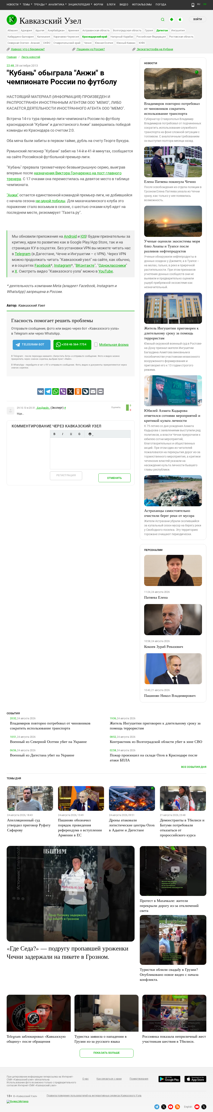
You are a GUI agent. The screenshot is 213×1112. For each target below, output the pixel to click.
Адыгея (40, 30)
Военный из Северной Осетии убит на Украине (48, 741)
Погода (161, 4)
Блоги (111, 4)
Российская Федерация (151, 36)
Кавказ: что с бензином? (28, 49)
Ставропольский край (66, 42)
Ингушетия (178, 30)
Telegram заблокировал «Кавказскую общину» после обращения (36, 1039)
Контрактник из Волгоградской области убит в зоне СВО (156, 741)
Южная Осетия (104, 42)
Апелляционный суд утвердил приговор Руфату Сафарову (29, 824)
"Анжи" (13, 195)
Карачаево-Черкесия (66, 36)
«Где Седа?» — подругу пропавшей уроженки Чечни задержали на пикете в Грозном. (67, 952)
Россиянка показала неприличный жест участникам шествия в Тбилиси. (174, 1039)
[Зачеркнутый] (79, 434)
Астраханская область (96, 30)
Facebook (43, 265)
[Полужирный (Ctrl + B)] (54, 434)
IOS (83, 236)
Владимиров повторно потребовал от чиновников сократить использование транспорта (172, 108)
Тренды (39, 4)
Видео (124, 4)
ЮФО (142, 42)
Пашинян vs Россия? (90, 49)
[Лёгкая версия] (192, 5)
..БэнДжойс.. (43, 407)
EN (204, 4)
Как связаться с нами (109, 1078)
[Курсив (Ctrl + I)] (62, 434)
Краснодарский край (94, 36)
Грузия (149, 30)
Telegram (23, 254)
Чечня (88, 42)
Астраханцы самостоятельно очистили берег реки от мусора (169, 513)
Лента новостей (30, 57)
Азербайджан (56, 30)
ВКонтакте (85, 265)
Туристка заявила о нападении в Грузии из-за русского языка (100, 1039)
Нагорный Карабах (121, 36)
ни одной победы (50, 201)
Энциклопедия (79, 4)
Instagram (62, 265)
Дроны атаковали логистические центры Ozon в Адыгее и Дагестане (132, 824)
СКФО (46, 42)
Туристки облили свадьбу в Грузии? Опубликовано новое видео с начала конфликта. (169, 974)
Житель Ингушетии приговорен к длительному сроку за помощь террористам (171, 332)
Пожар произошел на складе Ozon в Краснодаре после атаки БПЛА (153, 757)
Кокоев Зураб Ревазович (163, 646)
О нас (85, 1078)
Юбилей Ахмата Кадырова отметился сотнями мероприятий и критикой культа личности (172, 415)
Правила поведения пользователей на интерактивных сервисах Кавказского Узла (94, 1095)
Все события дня (193, 766)
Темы (26, 4)
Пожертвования (139, 1078)
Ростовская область (181, 36)
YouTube (105, 271)
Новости (13, 4)
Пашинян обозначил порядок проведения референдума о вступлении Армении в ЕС (80, 827)
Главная (12, 57)
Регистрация (66, 475)
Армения (73, 30)
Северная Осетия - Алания (23, 42)
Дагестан (162, 30)
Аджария (26, 30)
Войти (197, 19)
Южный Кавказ (125, 42)
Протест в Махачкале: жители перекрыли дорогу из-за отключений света (169, 905)
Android (70, 236)
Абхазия (12, 30)
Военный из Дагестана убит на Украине (42, 754)
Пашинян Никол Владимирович (170, 695)
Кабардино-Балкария (20, 36)
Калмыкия (43, 36)
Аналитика (56, 4)
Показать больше (106, 1052)
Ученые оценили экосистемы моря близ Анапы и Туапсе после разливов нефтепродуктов (172, 246)
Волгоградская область (127, 30)
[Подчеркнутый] (71, 434)
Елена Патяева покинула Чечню (170, 181)
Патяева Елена (156, 597)
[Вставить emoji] (90, 434)
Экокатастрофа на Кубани (154, 49)
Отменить (114, 478)
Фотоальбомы (142, 4)
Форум (98, 4)
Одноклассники (112, 265)
